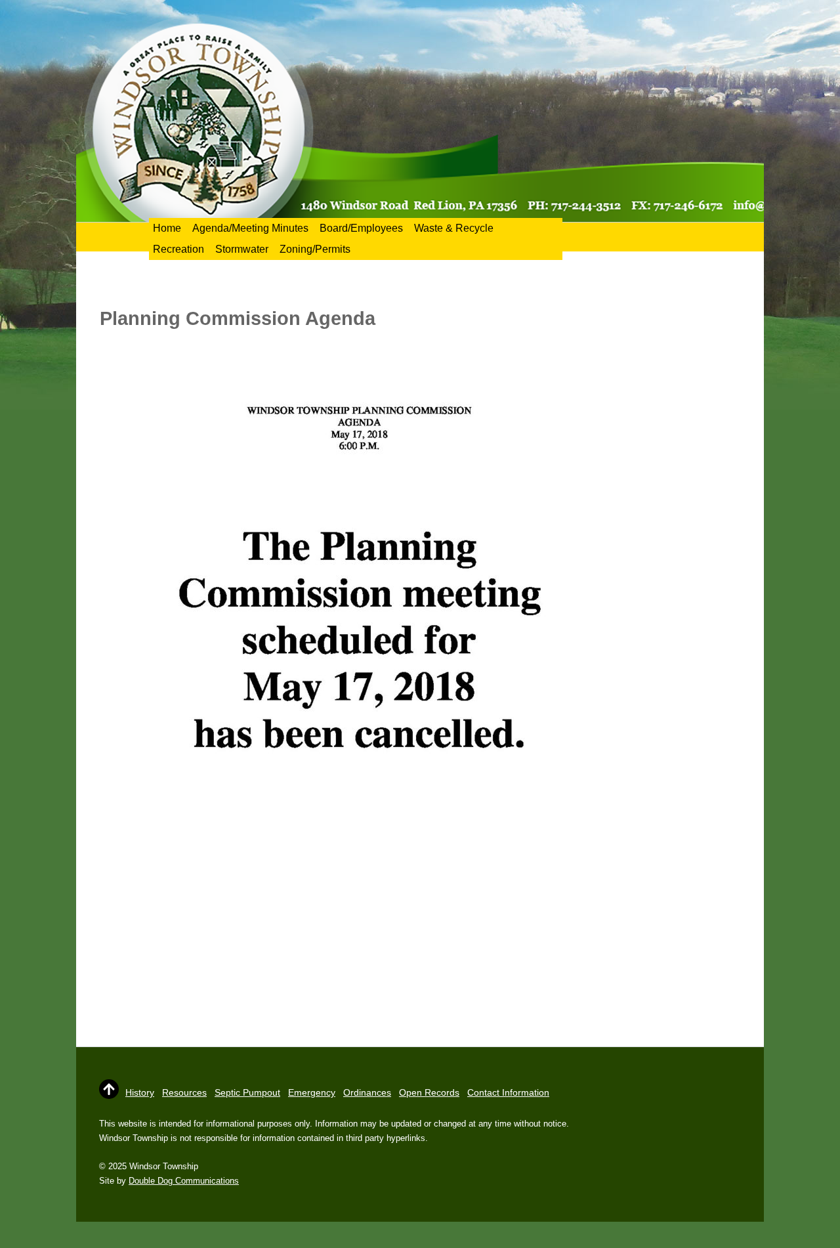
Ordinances (367, 1092)
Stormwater (241, 249)
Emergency (311, 1092)
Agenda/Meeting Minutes (250, 228)
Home (167, 228)
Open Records (429, 1092)
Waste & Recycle (454, 228)
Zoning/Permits (315, 249)
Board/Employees (361, 228)
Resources (184, 1092)
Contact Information (508, 1092)
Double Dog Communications (184, 1181)
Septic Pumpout (247, 1092)
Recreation (178, 249)
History (139, 1092)
